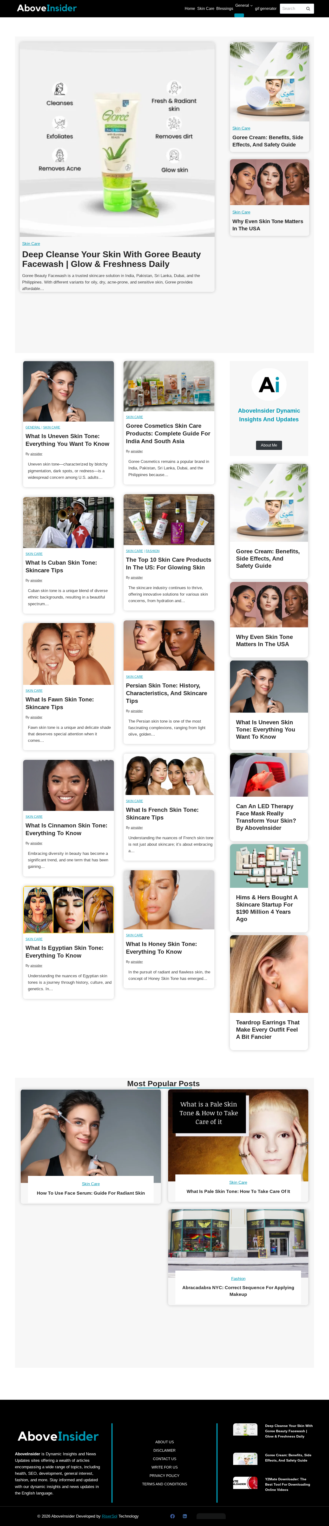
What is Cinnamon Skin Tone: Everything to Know (66, 829)
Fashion (152, 551)
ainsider (36, 454)
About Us (164, 1442)
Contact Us (164, 1459)
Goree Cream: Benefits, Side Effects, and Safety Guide (267, 141)
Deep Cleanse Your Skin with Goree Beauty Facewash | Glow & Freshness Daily (111, 259)
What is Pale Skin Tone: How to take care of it (238, 1191)
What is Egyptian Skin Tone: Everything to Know (65, 952)
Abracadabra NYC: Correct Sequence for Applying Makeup (238, 1291)
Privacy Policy (164, 1476)
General (33, 427)
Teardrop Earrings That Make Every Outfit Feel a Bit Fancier (268, 1029)
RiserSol (109, 1516)
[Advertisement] (164, 315)
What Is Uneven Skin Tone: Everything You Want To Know (67, 440)
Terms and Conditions (164, 1484)
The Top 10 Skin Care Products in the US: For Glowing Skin (168, 563)
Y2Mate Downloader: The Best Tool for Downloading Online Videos (287, 1484)
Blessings (224, 8)
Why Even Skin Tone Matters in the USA (267, 224)
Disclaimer (164, 1450)
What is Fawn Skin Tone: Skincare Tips (60, 703)
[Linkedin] (184, 1516)
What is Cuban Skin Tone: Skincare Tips (61, 566)
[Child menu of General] (239, 15)
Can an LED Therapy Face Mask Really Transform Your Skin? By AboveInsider (266, 817)
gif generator (265, 8)
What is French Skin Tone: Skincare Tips (162, 813)
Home (190, 8)
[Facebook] (172, 1516)
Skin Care (205, 8)
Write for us (164, 1467)
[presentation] (117, 139)
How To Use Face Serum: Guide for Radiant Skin (91, 1192)
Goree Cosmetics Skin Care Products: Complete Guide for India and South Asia (168, 434)
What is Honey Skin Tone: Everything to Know (161, 948)
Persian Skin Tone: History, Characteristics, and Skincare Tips (166, 693)
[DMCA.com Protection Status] (211, 1516)
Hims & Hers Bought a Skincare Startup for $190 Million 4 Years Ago (266, 908)
